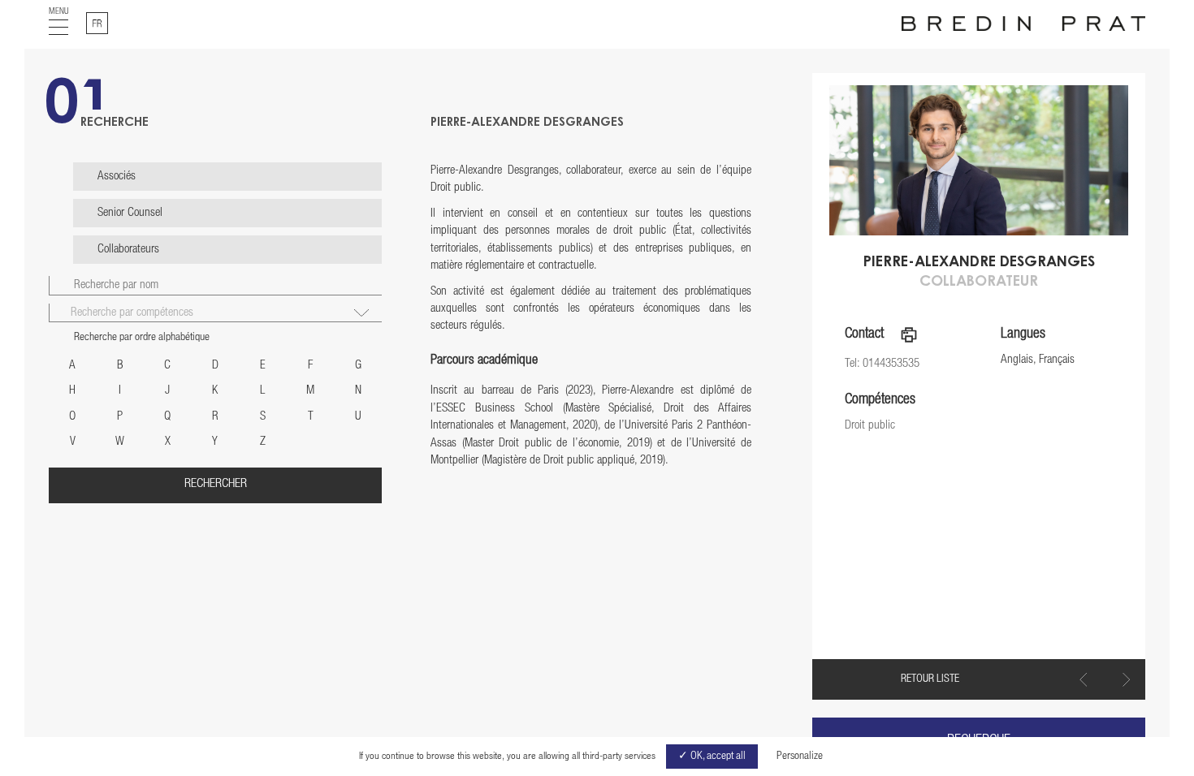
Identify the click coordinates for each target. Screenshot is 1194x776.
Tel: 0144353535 (882, 364)
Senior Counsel (129, 213)
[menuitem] (97, 23)
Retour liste (930, 679)
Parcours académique (484, 361)
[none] (97, 23)
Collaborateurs (128, 250)
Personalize (800, 756)
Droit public (870, 426)
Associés (116, 176)
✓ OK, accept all (712, 756)
